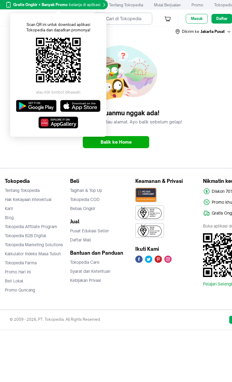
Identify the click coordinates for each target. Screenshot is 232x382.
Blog (9, 217)
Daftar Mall (80, 239)
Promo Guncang (20, 290)
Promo (197, 5)
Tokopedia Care (84, 262)
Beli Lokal (14, 281)
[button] (203, 32)
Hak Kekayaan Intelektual (28, 199)
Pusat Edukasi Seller (89, 230)
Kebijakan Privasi (85, 280)
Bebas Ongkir (82, 208)
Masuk (197, 18)
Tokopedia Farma (21, 262)
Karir (9, 208)
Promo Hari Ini (18, 271)
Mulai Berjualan (167, 5)
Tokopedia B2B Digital (25, 235)
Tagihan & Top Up (86, 190)
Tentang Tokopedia (126, 5)
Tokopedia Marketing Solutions (34, 244)
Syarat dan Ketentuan (90, 271)
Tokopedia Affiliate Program (31, 226)
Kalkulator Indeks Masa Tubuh (33, 253)
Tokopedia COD (85, 199)
